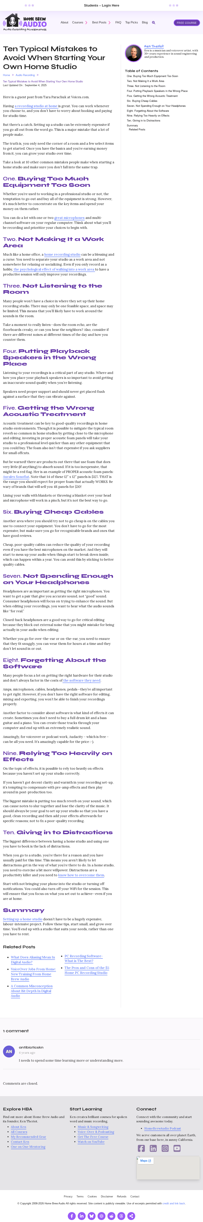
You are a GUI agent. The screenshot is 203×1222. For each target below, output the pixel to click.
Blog (145, 22)
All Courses (19, 1132)
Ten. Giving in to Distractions (143, 120)
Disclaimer (107, 1196)
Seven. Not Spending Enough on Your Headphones (156, 106)
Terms (80, 1196)
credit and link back (174, 1203)
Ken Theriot (154, 46)
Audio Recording (25, 75)
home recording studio (62, 254)
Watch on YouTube (91, 1142)
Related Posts (137, 129)
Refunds (121, 1196)
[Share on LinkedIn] (82, 1216)
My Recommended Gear (28, 1137)
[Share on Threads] (121, 1216)
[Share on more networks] (131, 1216)
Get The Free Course (93, 1137)
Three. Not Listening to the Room (146, 86)
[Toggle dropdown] (86, 23)
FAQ (118, 22)
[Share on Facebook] (72, 1216)
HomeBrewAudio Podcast (162, 1128)
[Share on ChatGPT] (101, 1216)
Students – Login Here (101, 5)
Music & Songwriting (93, 1127)
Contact (134, 1196)
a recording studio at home (36, 106)
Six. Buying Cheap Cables (142, 101)
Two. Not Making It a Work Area (145, 81)
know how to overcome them (81, 875)
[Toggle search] (154, 23)
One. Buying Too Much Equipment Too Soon (152, 76)
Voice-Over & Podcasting (96, 1132)
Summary (132, 125)
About (64, 22)
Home (6, 75)
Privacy (68, 1196)
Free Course (187, 23)
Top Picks (131, 22)
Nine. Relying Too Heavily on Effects (148, 115)
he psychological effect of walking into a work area (55, 269)
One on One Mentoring (28, 1147)
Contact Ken (20, 1142)
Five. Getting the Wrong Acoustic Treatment (152, 96)
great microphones (69, 218)
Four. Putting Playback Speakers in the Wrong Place (157, 91)
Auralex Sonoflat (16, 477)
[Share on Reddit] (111, 1216)
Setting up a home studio (22, 919)
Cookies (92, 1196)
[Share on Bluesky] (92, 1216)
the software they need (81, 680)
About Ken (18, 1127)
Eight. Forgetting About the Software (148, 111)
